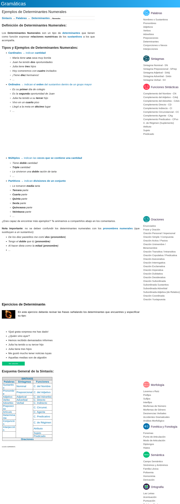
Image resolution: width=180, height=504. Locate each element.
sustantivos (74, 36)
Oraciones (157, 219)
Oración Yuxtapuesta (154, 299)
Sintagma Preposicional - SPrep (160, 69)
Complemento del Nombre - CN (159, 93)
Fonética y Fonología (164, 426)
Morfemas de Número (154, 406)
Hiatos (146, 448)
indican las (45, 157)
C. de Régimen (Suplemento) (158, 123)
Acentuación (149, 497)
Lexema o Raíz (151, 391)
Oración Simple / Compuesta (158, 237)
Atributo (147, 126)
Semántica (157, 455)
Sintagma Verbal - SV (154, 80)
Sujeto (146, 130)
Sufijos (146, 398)
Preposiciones (150, 38)
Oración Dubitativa (153, 273)
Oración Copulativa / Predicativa (160, 255)
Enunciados (149, 226)
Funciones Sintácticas (165, 87)
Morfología (157, 384)
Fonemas (148, 433)
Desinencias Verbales (154, 413)
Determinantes (151, 41)
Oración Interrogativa (154, 262)
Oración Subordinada (154, 281)
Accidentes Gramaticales (156, 417)
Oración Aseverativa (154, 259)
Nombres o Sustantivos (155, 19)
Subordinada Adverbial (155, 288)
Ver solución (16, 363)
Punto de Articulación (154, 437)
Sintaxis (7, 18)
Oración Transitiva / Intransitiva (159, 251)
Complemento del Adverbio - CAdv (161, 101)
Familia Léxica (150, 468)
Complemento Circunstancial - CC (161, 112)
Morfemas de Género (154, 409)
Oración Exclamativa (154, 266)
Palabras (21, 18)
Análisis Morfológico (153, 420)
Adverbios (148, 34)
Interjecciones (150, 49)
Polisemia (148, 472)
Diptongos (148, 444)
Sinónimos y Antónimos (155, 465)
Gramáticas (13, 3)
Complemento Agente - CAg (158, 115)
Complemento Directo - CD (157, 104)
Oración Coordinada (154, 295)
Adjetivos (148, 27)
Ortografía (157, 487)
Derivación (149, 480)
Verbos (147, 30)
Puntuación (149, 500)
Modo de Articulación (154, 440)
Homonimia (149, 476)
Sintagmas (157, 58)
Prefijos (147, 395)
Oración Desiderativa (154, 277)
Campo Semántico (153, 461)
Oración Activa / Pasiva (155, 240)
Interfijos (147, 402)
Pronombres (149, 23)
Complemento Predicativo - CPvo (160, 119)
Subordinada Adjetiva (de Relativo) (161, 292)
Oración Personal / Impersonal (159, 233)
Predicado (148, 134)
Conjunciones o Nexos (155, 45)
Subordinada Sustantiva (156, 284)
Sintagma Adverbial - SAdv (157, 76)
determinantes (71, 32)
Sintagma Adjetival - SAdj (156, 72)
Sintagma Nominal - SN (155, 65)
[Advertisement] (117, 33)
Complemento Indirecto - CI (157, 108)
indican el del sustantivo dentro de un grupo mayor (50, 84)
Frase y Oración (151, 229)
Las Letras (148, 493)
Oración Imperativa (153, 270)
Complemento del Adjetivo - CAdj (160, 97)
